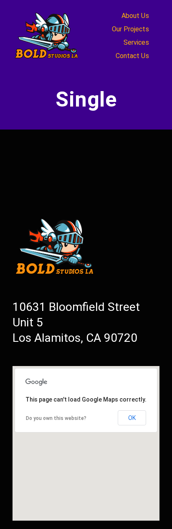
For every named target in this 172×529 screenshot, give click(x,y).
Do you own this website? (56, 418)
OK (132, 418)
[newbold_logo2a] (48, 12)
